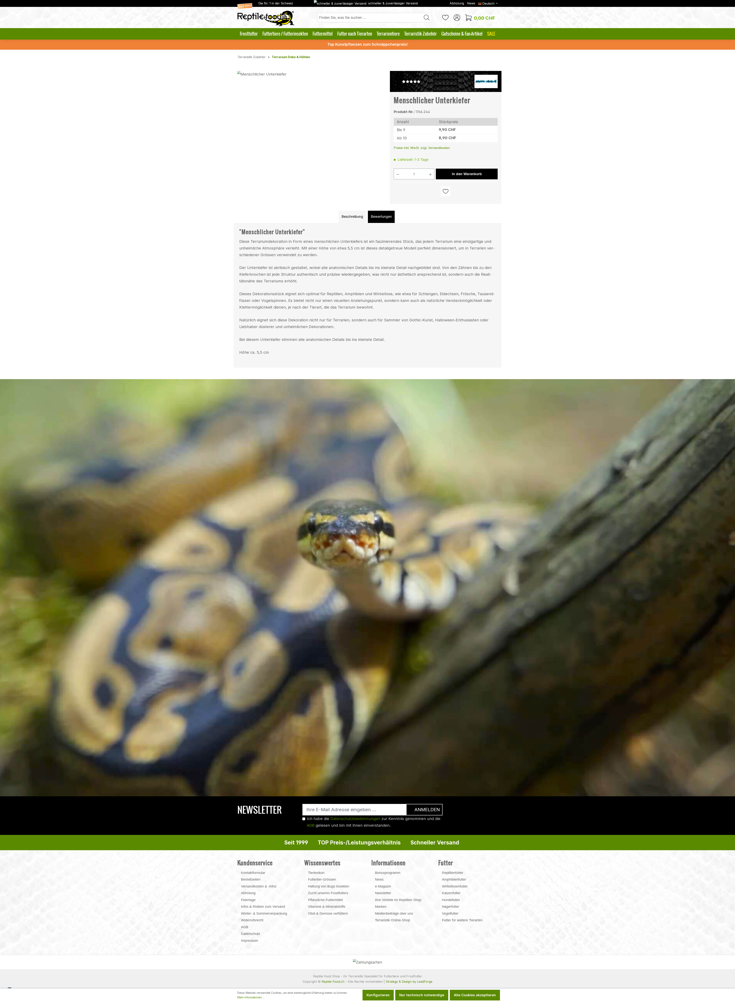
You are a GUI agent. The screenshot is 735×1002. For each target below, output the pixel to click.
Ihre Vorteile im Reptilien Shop (398, 900)
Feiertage (248, 900)
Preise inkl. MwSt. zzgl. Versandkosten (422, 148)
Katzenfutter (451, 893)
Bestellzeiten (251, 879)
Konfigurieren (378, 995)
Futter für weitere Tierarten (462, 920)
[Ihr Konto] (457, 17)
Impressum (249, 941)
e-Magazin (383, 886)
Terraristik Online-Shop (392, 920)
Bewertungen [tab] (381, 217)
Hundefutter (451, 900)
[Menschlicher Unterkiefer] (311, 112)
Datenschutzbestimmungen (355, 818)
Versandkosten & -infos (258, 886)
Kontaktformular (253, 873)
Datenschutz (250, 934)
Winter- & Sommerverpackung (264, 913)
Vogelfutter (450, 913)
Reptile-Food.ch (333, 981)
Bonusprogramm (387, 873)
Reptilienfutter (452, 873)
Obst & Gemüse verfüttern (328, 913)
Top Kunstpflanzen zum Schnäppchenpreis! (367, 44)
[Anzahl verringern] (398, 174)
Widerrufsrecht (252, 920)
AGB (310, 825)
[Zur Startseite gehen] (266, 15)
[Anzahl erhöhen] (430, 174)
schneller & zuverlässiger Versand (393, 3)
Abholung (457, 3)
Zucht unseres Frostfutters (328, 893)
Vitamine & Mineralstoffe (326, 907)
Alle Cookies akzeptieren (475, 995)
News (471, 3)
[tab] (352, 217)
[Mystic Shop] (486, 81)
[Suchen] (426, 17)
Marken (380, 907)
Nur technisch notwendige (421, 995)
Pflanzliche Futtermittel (325, 900)
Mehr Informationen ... (250, 997)
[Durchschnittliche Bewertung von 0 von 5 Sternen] (413, 81)
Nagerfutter (450, 907)
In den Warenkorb (467, 174)
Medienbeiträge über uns (394, 913)
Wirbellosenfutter (455, 886)
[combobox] (369, 17)
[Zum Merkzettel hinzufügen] (445, 191)
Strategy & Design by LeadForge (409, 981)
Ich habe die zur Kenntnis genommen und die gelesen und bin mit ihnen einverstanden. (373, 822)
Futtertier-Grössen (322, 879)
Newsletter (383, 893)
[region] (312, 112)
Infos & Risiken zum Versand (263, 907)
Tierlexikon (316, 873)
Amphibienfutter (454, 879)
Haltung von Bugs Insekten (328, 886)
